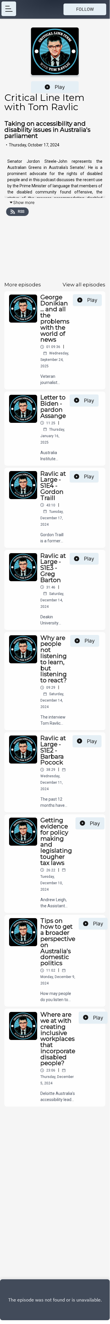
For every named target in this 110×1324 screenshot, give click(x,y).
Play (60, 87)
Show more (24, 202)
